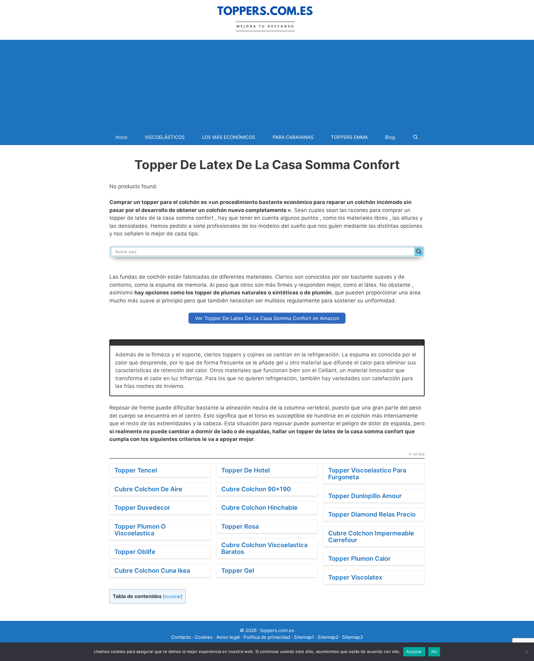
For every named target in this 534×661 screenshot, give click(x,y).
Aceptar (414, 651)
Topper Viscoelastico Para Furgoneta (367, 474)
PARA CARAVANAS (293, 137)
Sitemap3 (352, 637)
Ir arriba (417, 454)
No (434, 651)
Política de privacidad (267, 637)
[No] (526, 652)
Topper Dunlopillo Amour (365, 496)
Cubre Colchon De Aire (148, 489)
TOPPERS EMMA (349, 137)
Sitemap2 (328, 637)
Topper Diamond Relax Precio (372, 514)
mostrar (172, 596)
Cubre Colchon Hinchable (259, 507)
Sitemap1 (304, 637)
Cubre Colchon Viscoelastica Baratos (264, 548)
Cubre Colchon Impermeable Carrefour (371, 537)
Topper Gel (237, 570)
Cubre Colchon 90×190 (256, 489)
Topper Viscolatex (355, 577)
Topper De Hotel (245, 470)
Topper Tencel (135, 470)
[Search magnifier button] (418, 251)
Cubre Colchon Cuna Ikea (152, 570)
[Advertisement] (267, 83)
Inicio (121, 137)
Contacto (181, 637)
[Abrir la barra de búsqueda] (415, 137)
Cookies (204, 637)
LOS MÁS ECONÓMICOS (228, 137)
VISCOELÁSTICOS (165, 137)
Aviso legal (228, 637)
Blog (390, 137)
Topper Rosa (240, 526)
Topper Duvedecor (142, 507)
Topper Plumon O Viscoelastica (140, 530)
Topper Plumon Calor (359, 558)
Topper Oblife (134, 551)
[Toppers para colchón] (267, 18)
